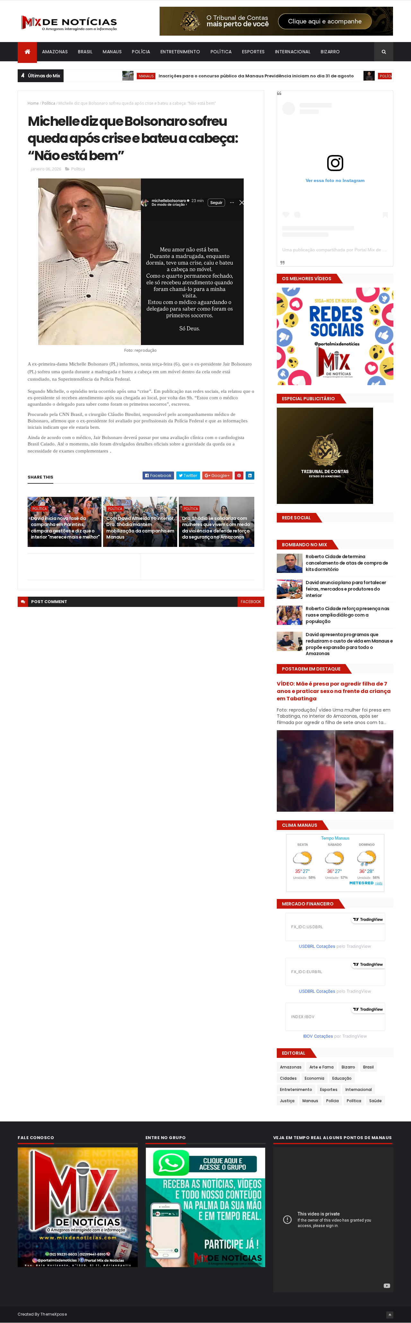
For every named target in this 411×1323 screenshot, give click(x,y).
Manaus (112, 51)
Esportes (253, 51)
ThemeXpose (53, 1314)
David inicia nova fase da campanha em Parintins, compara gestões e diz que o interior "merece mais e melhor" (65, 527)
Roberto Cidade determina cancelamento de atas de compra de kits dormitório (347, 562)
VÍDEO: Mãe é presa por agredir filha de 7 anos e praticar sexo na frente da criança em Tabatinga (334, 691)
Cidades (288, 1078)
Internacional (293, 51)
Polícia (141, 51)
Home (33, 103)
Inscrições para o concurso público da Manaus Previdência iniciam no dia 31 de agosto (214, 76)
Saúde (375, 1100)
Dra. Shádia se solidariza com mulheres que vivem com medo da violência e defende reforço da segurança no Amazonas (216, 527)
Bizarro (330, 51)
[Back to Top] (389, 1315)
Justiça (287, 1100)
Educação (342, 1078)
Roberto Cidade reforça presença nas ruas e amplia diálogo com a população (347, 614)
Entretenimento (180, 51)
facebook (251, 601)
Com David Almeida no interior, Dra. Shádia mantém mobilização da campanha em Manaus (140, 527)
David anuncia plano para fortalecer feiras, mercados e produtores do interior (346, 588)
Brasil (85, 51)
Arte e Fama (322, 1067)
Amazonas (55, 51)
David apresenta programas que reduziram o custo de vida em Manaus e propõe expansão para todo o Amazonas (349, 644)
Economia (314, 1078)
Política (221, 51)
